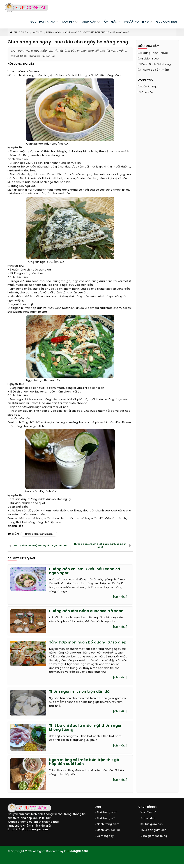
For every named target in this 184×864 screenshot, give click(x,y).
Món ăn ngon (150, 86)
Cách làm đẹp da (108, 830)
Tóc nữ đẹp (148, 818)
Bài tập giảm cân (152, 824)
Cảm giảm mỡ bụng (154, 836)
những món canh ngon (39, 534)
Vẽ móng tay (105, 836)
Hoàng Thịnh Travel (154, 53)
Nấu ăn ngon (53, 32)
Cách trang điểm (108, 824)
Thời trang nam (107, 812)
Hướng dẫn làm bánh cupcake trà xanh (86, 611)
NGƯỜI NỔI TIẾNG (136, 21)
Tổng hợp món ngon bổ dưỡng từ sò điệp (87, 642)
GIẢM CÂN (89, 21)
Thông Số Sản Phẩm (155, 69)
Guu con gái (20, 32)
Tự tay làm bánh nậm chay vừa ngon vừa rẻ (40, 545)
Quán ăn (147, 92)
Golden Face (150, 58)
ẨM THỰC (110, 21)
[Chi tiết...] (120, 596)
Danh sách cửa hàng (156, 64)
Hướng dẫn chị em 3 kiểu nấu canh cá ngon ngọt (100, 545)
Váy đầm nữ (148, 812)
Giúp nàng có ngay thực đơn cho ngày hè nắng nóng (97, 32)
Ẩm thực (37, 32)
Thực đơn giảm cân (153, 830)
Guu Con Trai (166, 21)
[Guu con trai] (26, 7)
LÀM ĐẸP (68, 21)
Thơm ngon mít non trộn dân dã (79, 692)
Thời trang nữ (105, 818)
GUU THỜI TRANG (42, 21)
